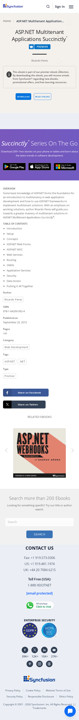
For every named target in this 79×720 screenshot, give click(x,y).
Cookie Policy (33, 690)
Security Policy (14, 696)
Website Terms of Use (58, 690)
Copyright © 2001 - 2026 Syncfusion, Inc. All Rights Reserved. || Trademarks (39, 706)
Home (7, 21)
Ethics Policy (66, 696)
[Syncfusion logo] (17, 6)
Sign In (60, 6)
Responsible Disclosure (41, 696)
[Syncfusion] (39, 678)
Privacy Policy (12, 690)
